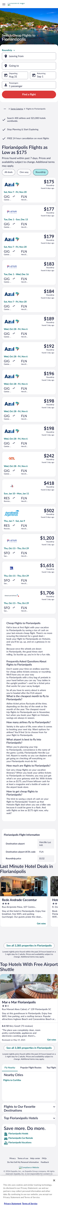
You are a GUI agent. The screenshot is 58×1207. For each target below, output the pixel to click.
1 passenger (15, 86)
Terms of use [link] (23, 1158)
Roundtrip (7, 50)
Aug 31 (13, 76)
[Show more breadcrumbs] (5, 109)
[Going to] (29, 66)
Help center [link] (35, 1158)
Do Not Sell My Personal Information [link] (23, 1162)
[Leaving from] (29, 56)
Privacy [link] (13, 1158)
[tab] (10, 1067)
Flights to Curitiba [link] (12, 1080)
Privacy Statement (12, 1204)
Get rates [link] (41, 924)
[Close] (54, 1180)
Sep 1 (40, 76)
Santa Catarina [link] (17, 109)
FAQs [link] (44, 1158)
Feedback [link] (45, 1162)
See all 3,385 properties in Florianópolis (29, 945)
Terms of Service (29, 1204)
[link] (29, 1134)
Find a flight (29, 94)
